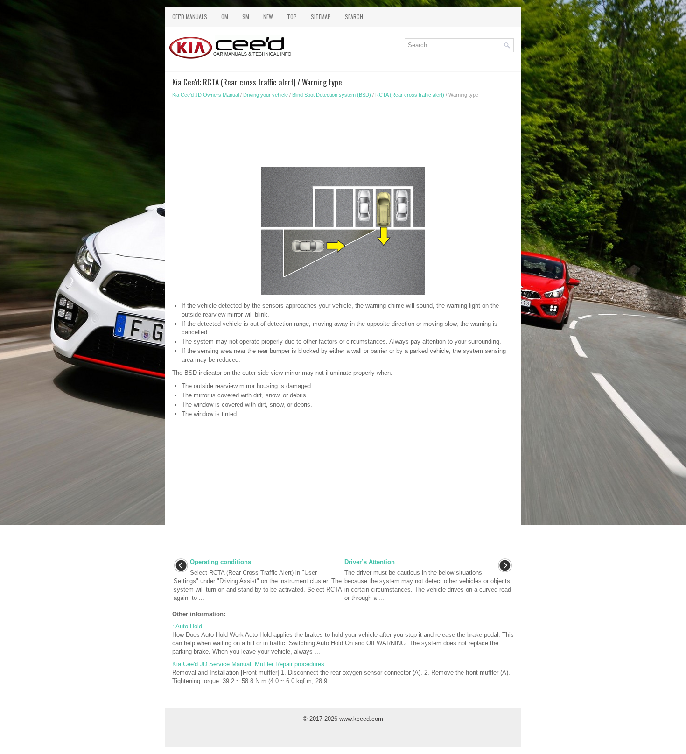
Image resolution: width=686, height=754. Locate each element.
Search (354, 17)
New (268, 17)
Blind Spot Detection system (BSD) (331, 95)
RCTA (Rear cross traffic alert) (409, 95)
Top (292, 17)
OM (224, 17)
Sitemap (321, 17)
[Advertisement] (343, 135)
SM (245, 17)
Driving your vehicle (265, 95)
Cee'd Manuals (189, 17)
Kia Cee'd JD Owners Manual (205, 95)
